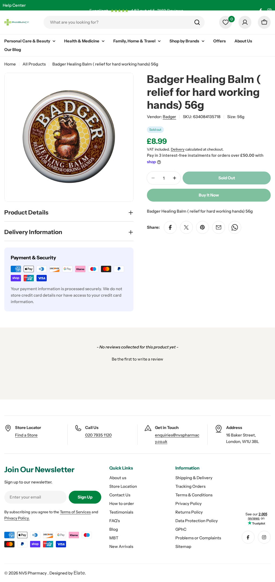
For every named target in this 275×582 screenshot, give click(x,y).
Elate (79, 573)
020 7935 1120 (98, 435)
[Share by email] (218, 227)
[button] (137, 358)
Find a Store (26, 435)
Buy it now (209, 195)
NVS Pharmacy (33, 573)
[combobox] (124, 22)
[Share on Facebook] (170, 227)
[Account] (244, 22)
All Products (34, 64)
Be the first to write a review (137, 359)
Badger (169, 116)
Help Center (14, 5)
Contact (10, 15)
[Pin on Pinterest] (202, 227)
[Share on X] (186, 227)
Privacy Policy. (17, 518)
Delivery (177, 149)
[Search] (197, 22)
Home (10, 64)
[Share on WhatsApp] (234, 227)
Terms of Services (75, 512)
